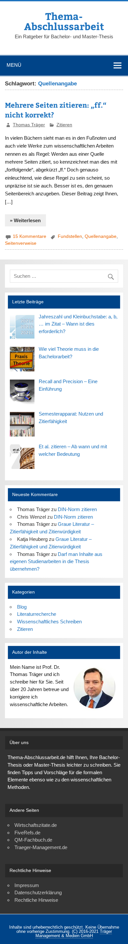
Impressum (26, 885)
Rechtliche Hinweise (36, 900)
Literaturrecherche (36, 614)
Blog (22, 607)
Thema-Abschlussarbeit (64, 20)
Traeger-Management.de (40, 847)
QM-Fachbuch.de (33, 840)
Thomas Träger (29, 124)
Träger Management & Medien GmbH (73, 933)
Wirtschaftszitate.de (35, 825)
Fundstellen (70, 236)
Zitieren (64, 124)
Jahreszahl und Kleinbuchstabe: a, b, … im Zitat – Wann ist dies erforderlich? (78, 324)
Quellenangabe (101, 236)
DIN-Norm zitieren (77, 509)
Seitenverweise (20, 243)
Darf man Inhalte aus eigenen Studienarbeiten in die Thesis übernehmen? (56, 561)
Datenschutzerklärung (38, 892)
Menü (14, 65)
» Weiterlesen (25, 220)
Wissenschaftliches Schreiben (49, 621)
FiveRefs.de (27, 832)
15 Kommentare (29, 236)
